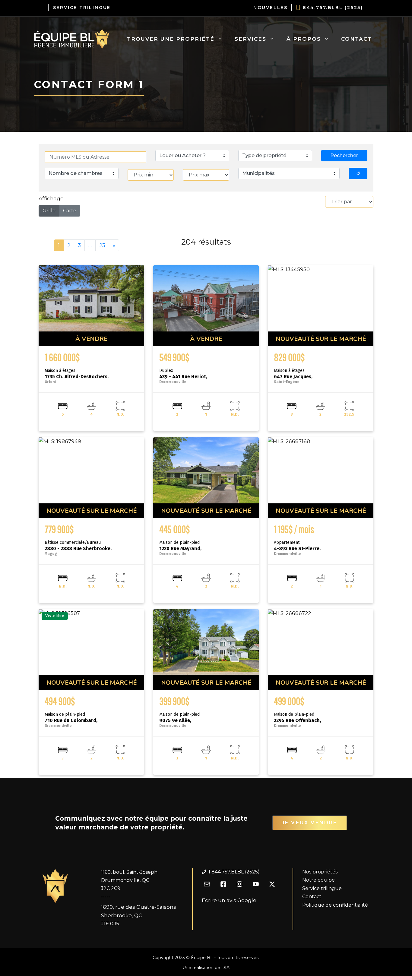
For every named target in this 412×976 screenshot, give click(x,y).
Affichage (51, 198)
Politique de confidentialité (335, 905)
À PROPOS (304, 39)
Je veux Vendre (310, 822)
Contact (356, 39)
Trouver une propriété (170, 39)
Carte (69, 211)
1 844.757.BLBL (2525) (234, 872)
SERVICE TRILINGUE (82, 7)
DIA (225, 967)
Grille (49, 211)
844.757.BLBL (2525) (333, 7)
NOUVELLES (270, 7)
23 (102, 245)
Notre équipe (318, 880)
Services (250, 39)
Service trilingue (322, 888)
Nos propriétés (320, 872)
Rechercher (344, 155)
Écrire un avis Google (229, 900)
